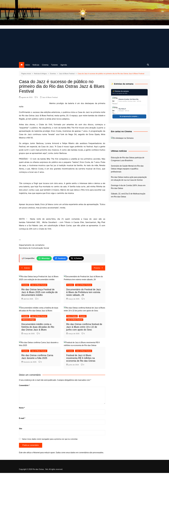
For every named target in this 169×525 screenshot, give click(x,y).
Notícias (36, 65)
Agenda (63, 65)
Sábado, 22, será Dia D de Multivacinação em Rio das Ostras (128, 195)
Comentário (24, 385)
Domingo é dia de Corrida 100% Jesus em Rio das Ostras (128, 186)
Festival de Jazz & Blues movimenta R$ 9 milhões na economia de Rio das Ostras (80, 358)
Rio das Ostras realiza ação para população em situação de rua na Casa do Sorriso (129, 178)
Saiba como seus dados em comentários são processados (79, 453)
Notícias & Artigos (29, 319)
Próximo (97, 268)
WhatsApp (46, 258)
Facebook (62, 258)
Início (27, 65)
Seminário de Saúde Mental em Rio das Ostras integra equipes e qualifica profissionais (127, 169)
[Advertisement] (84, 45)
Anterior (27, 268)
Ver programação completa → (129, 116)
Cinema (45, 65)
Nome (22, 408)
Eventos (25, 285)
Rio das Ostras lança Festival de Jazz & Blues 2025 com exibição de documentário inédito (39, 292)
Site (20, 429)
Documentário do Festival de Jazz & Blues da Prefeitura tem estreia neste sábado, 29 (83, 292)
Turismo (54, 65)
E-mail (22, 418)
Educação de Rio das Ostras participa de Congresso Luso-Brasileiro (127, 159)
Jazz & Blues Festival (50, 97)
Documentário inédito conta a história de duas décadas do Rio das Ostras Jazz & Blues (37, 327)
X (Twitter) (78, 258)
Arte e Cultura (72, 316)
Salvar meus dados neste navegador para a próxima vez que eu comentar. (50, 439)
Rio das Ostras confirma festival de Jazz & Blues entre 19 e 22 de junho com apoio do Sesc (84, 327)
